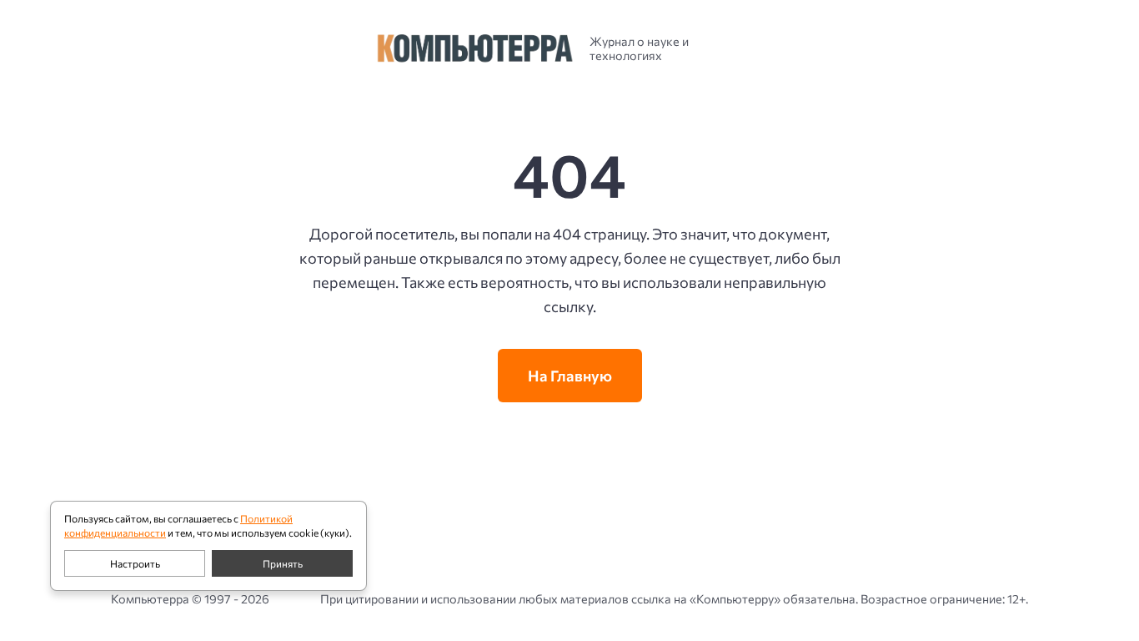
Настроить (135, 563)
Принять (283, 563)
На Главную (570, 375)
